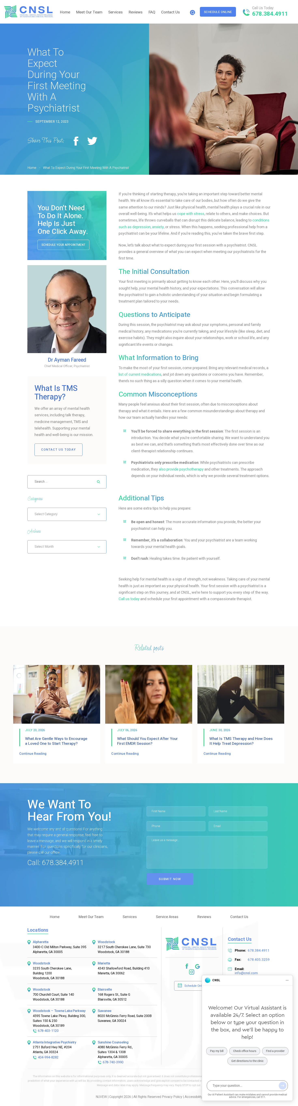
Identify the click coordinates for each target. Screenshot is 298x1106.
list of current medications (140, 374)
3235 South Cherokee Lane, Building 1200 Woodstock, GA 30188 (52, 973)
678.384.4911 (270, 14)
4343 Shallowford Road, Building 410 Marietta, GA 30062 (124, 971)
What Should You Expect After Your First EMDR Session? (147, 741)
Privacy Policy (172, 1096)
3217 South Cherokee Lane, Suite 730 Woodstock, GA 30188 (124, 949)
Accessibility (194, 1096)
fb (186, 966)
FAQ (151, 12)
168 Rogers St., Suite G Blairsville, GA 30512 (114, 997)
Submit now (170, 879)
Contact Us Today (58, 449)
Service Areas (167, 917)
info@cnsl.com (246, 973)
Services (115, 12)
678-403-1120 (48, 1030)
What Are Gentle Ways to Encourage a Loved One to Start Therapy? (56, 741)
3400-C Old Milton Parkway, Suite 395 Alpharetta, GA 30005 (59, 949)
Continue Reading (33, 753)
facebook (76, 141)
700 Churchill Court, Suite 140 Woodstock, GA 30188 (53, 997)
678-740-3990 (113, 1062)
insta (192, 972)
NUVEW (101, 1096)
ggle (197, 966)
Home (65, 12)
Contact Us (170, 12)
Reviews (136, 12)
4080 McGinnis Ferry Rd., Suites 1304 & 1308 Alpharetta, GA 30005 (115, 1052)
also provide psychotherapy (181, 469)
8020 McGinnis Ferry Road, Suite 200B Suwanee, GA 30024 (125, 1018)
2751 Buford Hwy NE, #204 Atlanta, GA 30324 (52, 1050)
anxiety (158, 227)
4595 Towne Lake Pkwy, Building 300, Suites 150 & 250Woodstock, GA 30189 (59, 1021)
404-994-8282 (48, 1057)
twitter (93, 141)
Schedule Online (218, 12)
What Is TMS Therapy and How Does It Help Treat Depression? (241, 741)
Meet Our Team (89, 12)
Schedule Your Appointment (63, 245)
